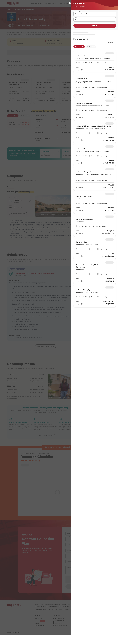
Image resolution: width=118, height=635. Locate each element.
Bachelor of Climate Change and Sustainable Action (93, 126)
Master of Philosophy (82, 242)
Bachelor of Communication (85, 149)
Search (94, 26)
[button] (59, 317)
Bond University (80, 6)
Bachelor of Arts (81, 79)
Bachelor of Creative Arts (84, 103)
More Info (111, 42)
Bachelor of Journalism (83, 196)
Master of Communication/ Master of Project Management (91, 266)
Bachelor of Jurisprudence (84, 172)
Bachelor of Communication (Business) (88, 56)
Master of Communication (84, 219)
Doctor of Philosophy (82, 290)
